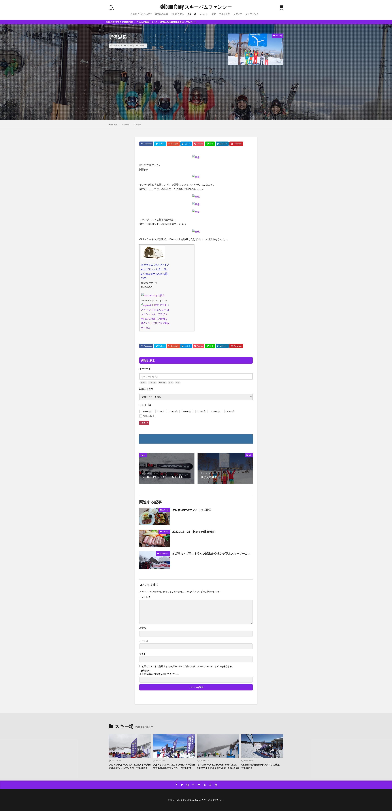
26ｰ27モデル (177, 14)
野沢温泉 (137, 124)
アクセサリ (224, 14)
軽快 (170, 383)
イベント (203, 14)
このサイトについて (140, 14)
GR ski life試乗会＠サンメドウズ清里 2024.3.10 (261, 766)
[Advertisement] (196, 98)
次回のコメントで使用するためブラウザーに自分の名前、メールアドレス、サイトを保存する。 (188, 666)
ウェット (162, 383)
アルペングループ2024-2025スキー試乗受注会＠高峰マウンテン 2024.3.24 (174, 766)
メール (143, 641)
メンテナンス (252, 14)
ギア (213, 14)
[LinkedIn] (222, 144)
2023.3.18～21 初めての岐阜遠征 (193, 531)
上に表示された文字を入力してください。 (159, 674)
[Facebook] (146, 144)
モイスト (152, 383)
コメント (145, 597)
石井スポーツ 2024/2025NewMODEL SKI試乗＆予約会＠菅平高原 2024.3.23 (218, 766)
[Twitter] (160, 144)
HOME (114, 124)
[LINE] (210, 144)
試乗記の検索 (161, 14)
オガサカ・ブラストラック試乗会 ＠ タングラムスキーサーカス (211, 553)
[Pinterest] (236, 144)
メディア (238, 14)
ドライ (143, 383)
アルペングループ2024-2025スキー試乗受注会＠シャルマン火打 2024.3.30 (130, 766)
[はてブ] (186, 144)
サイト (142, 653)
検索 (143, 422)
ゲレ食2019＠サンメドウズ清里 (191, 509)
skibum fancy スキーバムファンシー (196, 7)
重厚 (177, 383)
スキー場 (191, 14)
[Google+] (173, 144)
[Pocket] (198, 144)
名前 (142, 628)
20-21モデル (164, 553)
